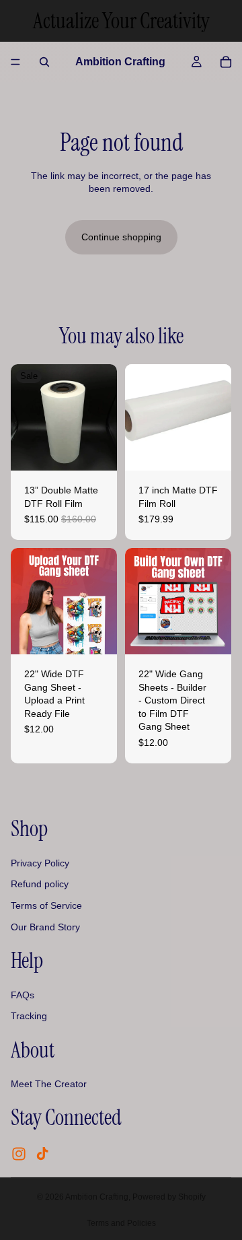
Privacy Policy (40, 863)
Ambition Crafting (96, 1197)
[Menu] (15, 61)
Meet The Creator (49, 1084)
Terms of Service (46, 905)
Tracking (29, 1016)
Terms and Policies (121, 1223)
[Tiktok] (42, 1154)
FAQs (22, 995)
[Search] (44, 62)
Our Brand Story (45, 927)
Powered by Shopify (169, 1197)
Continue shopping (121, 237)
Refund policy (40, 884)
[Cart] (226, 62)
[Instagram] (19, 1154)
